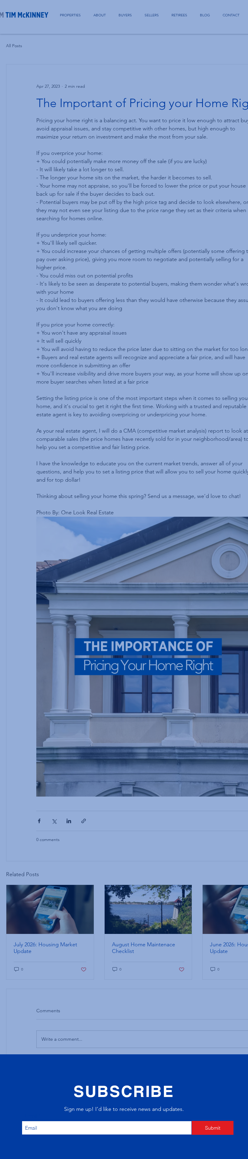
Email (31, 1115)
